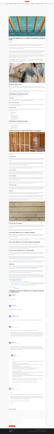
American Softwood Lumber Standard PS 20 (18, 282)
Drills (23, 3)
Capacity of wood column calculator (16, 281)
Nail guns (11, 3)
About (16, 429)
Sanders (15, 3)
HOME (7, 3)
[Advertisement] (27, 10)
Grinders (27, 3)
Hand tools (42, 3)
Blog (46, 3)
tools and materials (16, 50)
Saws (19, 3)
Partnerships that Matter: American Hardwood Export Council (20, 283)
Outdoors (32, 3)
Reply (11, 311)
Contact (14, 429)
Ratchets (37, 3)
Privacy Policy (11, 429)
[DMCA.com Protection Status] (11, 431)
